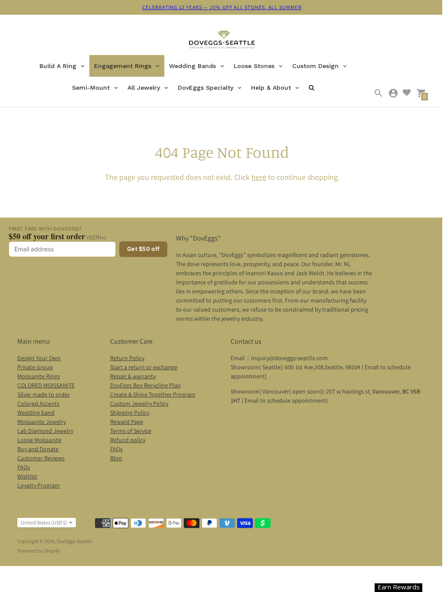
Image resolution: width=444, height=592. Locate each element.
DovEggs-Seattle (74, 541)
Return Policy (127, 358)
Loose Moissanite (39, 440)
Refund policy (127, 440)
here (258, 177)
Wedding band (36, 412)
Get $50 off (143, 248)
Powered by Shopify (38, 550)
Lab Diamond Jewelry (45, 431)
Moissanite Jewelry (41, 422)
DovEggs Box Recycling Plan (145, 385)
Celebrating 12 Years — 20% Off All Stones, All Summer (222, 7)
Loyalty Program (38, 485)
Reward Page (126, 422)
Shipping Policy (129, 412)
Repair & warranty (133, 376)
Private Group (35, 367)
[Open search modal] (378, 93)
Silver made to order (43, 394)
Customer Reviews (41, 458)
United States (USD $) (44, 522)
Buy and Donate (38, 449)
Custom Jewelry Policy (139, 403)
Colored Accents (38, 403)
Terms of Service (130, 431)
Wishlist (27, 476)
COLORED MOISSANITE (46, 385)
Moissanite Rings (38, 376)
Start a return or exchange (143, 367)
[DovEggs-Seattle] (222, 41)
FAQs (23, 467)
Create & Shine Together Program (153, 394)
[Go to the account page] (393, 93)
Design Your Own (39, 358)
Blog (116, 458)
